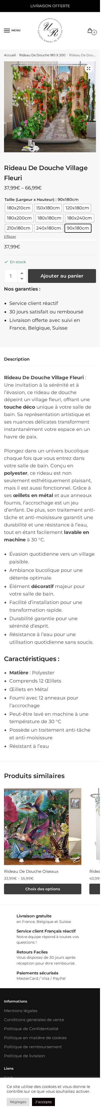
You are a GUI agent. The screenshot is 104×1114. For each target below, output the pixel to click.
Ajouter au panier (62, 276)
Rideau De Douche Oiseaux (31, 871)
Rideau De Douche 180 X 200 (42, 55)
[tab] (50, 359)
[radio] (18, 208)
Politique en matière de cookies (35, 1037)
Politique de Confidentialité (31, 1028)
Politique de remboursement (33, 1046)
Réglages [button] (18, 1102)
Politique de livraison (24, 1055)
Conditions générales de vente (34, 1019)
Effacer (10, 236)
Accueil (10, 55)
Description (17, 359)
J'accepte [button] (43, 1102)
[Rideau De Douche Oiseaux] (42, 826)
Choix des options (42, 889)
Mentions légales (20, 1010)
